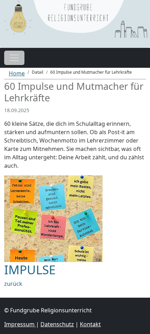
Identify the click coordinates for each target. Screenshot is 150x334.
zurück (13, 284)
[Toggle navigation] (14, 58)
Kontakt (90, 324)
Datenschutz (57, 324)
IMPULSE (30, 269)
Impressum (20, 324)
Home (17, 73)
